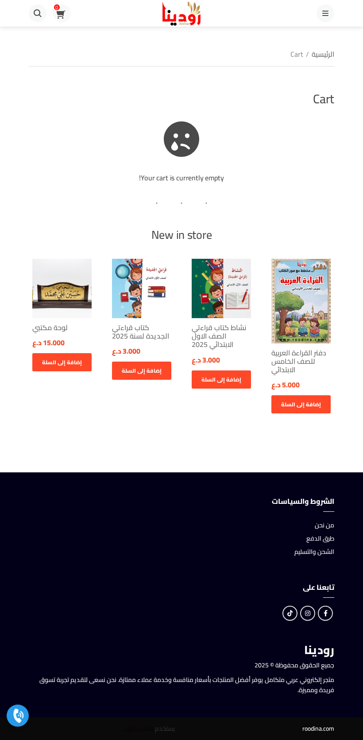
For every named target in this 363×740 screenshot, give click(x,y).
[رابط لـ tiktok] (289, 613)
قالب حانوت (139, 728)
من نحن (324, 525)
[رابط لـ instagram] (307, 613)
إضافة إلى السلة (301, 404)
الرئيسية (323, 54)
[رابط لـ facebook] (325, 613)
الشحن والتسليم (314, 551)
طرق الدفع (320, 538)
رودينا (319, 650)
